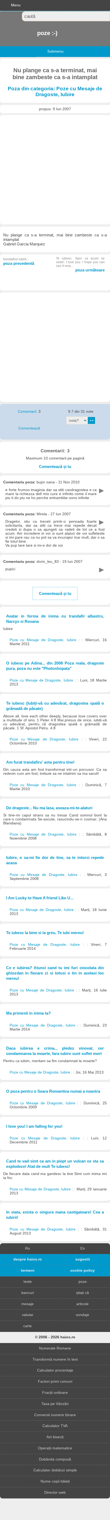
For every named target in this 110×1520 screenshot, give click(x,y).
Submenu (55, 51)
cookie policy (82, 1270)
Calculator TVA (55, 1426)
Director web (55, 1493)
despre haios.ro (27, 1259)
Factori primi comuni (55, 1381)
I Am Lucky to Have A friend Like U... (39, 898)
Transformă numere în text (55, 1359)
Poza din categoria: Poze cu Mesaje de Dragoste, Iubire (55, 91)
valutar (27, 1315)
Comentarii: (28, 412)
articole (82, 1304)
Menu (16, 5)
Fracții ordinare (55, 1393)
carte (27, 1326)
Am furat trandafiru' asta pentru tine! (40, 762)
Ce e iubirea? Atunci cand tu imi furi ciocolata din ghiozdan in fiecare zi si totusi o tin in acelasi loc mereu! (55, 973)
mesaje (27, 1304)
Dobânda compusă (55, 1459)
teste (27, 1282)
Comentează (29, 428)
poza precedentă (18, 261)
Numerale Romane (55, 1348)
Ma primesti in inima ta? (28, 1013)
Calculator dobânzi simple (55, 1470)
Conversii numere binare (55, 1415)
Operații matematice (55, 1448)
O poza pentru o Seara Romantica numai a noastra (53, 1091)
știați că (82, 1293)
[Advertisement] (55, 169)
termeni (27, 1270)
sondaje (82, 1315)
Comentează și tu (55, 466)
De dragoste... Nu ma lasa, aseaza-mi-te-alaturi (49, 808)
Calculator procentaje (55, 1370)
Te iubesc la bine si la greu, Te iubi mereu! (45, 932)
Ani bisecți (55, 1437)
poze (82, 1282)
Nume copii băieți (55, 1481)
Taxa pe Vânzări (55, 1404)
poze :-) (37, 33)
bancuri (27, 1293)
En (82, 1248)
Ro (27, 1248)
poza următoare (80, 264)
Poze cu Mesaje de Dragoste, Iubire (44, 640)
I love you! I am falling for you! (34, 1126)
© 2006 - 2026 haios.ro (55, 1337)
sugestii (82, 1259)
